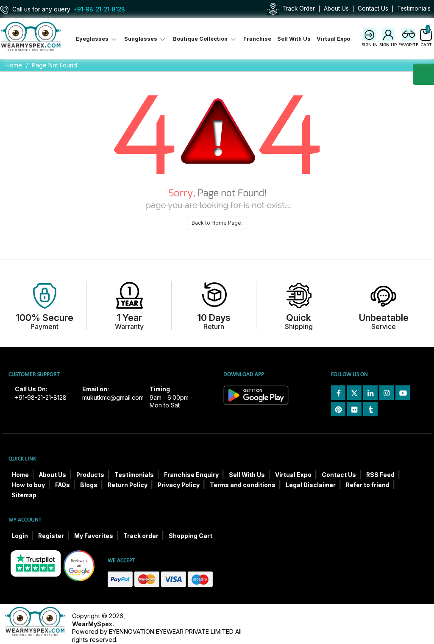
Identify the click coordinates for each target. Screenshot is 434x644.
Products (90, 474)
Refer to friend (367, 485)
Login (19, 535)
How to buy (28, 485)
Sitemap (23, 495)
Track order (141, 535)
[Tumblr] (370, 409)
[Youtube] (402, 392)
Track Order (298, 8)
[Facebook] (338, 392)
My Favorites (93, 535)
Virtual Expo (333, 39)
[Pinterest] (338, 409)
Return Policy (127, 485)
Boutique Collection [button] (201, 39)
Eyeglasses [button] (93, 39)
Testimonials (414, 8)
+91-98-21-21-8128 (99, 9)
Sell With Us (294, 39)
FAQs (62, 485)
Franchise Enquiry (191, 474)
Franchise (257, 39)
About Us (336, 8)
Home (14, 65)
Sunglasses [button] (141, 39)
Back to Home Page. (217, 223)
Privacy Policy (179, 485)
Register (51, 535)
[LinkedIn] (370, 392)
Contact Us (373, 8)
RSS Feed (380, 474)
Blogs (88, 485)
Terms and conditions (242, 485)
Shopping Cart (190, 535)
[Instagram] (386, 392)
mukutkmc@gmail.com (113, 397)
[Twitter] (354, 392)
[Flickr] (354, 409)
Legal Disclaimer (311, 485)
